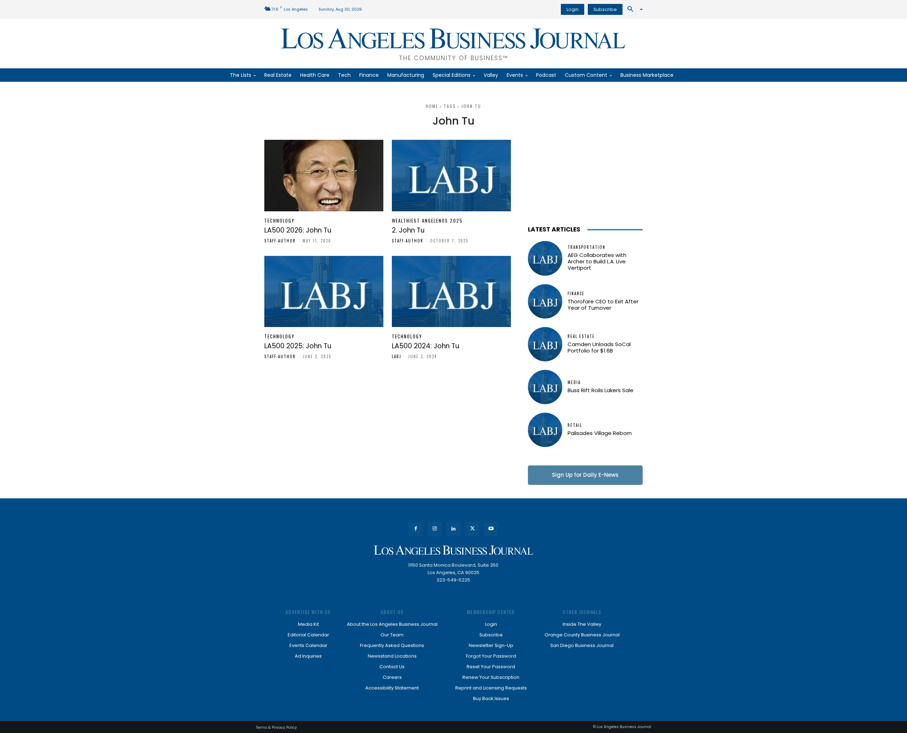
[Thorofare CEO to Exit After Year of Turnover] (545, 301)
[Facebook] (416, 529)
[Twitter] (472, 529)
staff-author (280, 241)
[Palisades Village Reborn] (545, 430)
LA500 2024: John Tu (425, 346)
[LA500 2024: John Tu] (451, 291)
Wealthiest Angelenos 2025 (427, 220)
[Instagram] (434, 529)
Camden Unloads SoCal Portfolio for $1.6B (599, 347)
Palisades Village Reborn (600, 433)
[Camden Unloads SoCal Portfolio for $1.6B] (545, 344)
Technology (279, 220)
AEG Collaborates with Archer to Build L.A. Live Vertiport (597, 261)
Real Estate (581, 336)
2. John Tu (408, 230)
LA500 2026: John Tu (297, 230)
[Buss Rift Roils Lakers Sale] (545, 387)
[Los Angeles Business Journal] (453, 550)
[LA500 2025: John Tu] (323, 291)
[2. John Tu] (451, 175)
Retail (575, 425)
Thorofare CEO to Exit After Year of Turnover (603, 304)
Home (432, 106)
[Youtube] (491, 529)
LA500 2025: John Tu (297, 346)
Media (574, 382)
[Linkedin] (453, 529)
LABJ (396, 356)
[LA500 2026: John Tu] (323, 175)
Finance (576, 294)
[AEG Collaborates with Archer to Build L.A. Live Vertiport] (545, 258)
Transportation (586, 247)
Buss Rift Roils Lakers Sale (600, 390)
